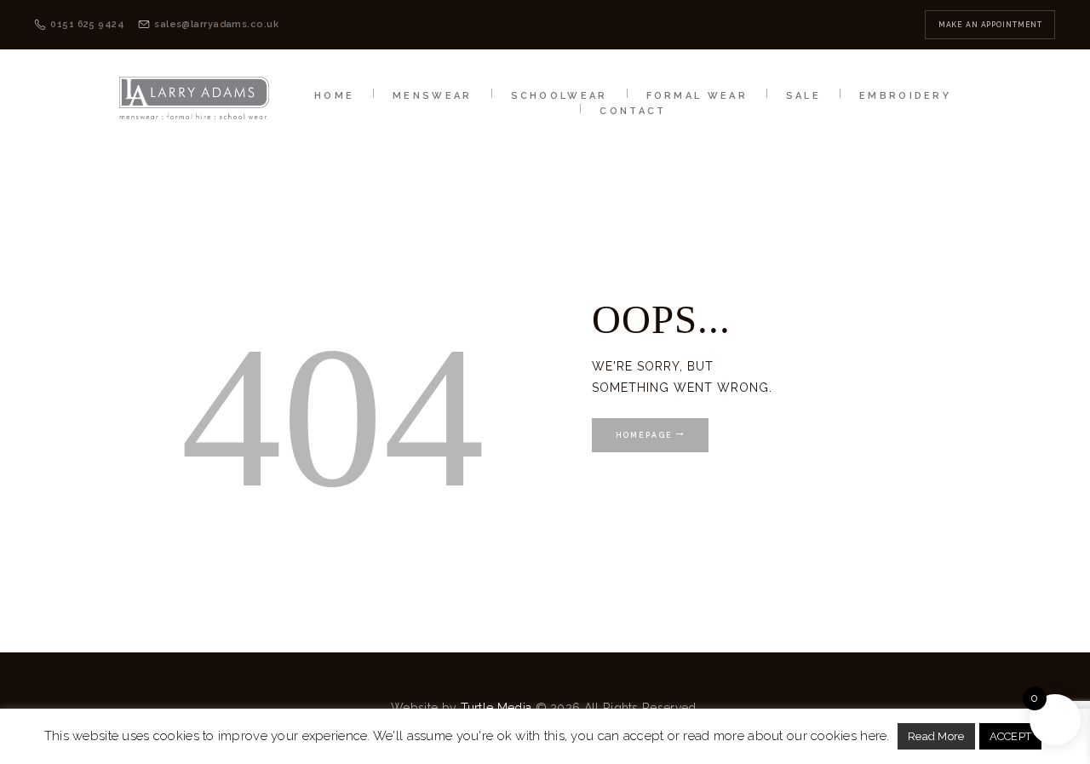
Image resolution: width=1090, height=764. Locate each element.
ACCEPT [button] (1011, 736)
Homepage (644, 435)
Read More (936, 736)
